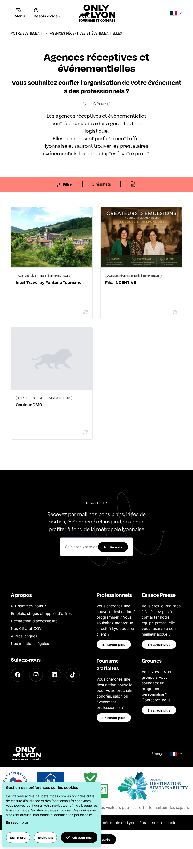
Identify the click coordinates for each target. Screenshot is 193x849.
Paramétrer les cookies (159, 822)
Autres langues (24, 636)
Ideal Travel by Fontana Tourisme (48, 282)
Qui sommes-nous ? (28, 606)
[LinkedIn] (54, 675)
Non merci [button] (18, 837)
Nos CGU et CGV (26, 628)
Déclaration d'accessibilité (34, 621)
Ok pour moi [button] (82, 837)
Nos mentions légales (30, 643)
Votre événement (26, 33)
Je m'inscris (113, 547)
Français (158, 753)
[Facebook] (17, 675)
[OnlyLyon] (26, 753)
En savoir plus (113, 644)
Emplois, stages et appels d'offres (41, 613)
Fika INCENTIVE (120, 282)
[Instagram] (36, 675)
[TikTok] (73, 675)
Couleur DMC (29, 404)
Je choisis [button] (45, 837)
